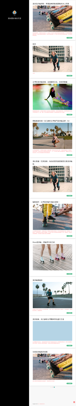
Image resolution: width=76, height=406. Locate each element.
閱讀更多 (69, 37)
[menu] (74, 402)
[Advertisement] (52, 395)
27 (52, 387)
